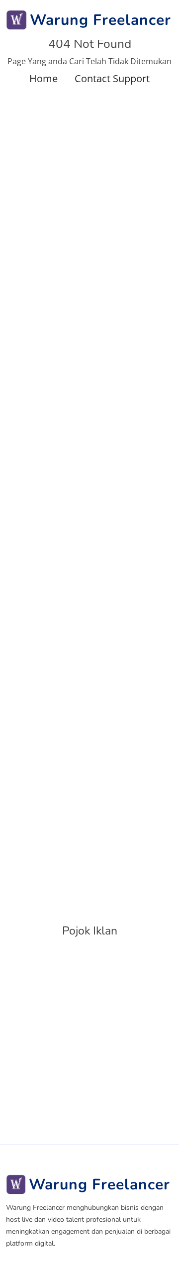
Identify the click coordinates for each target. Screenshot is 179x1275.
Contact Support (112, 78)
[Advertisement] (89, 1039)
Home (43, 78)
